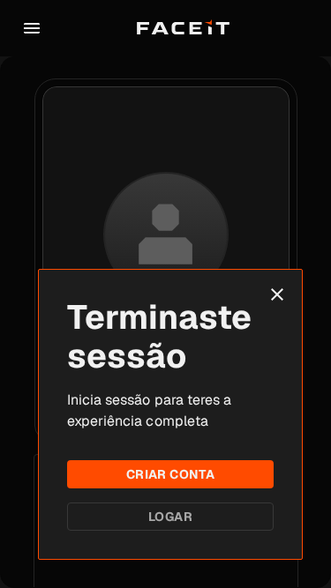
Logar (170, 517)
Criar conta (170, 474)
